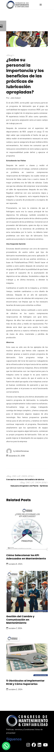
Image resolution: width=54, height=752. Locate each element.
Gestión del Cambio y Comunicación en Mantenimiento (20, 620)
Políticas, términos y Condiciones (20, 729)
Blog (9, 55)
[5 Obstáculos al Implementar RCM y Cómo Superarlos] (27, 655)
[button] (6, 746)
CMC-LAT (16, 476)
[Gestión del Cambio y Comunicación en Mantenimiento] (27, 591)
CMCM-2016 (26, 476)
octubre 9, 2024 (15, 564)
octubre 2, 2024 (15, 689)
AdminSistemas (22, 451)
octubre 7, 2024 (15, 628)
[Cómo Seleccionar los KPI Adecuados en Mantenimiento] (27, 529)
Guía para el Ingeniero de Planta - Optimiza (29, 485)
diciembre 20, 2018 (17, 455)
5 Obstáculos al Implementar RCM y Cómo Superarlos (25, 682)
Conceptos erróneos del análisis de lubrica (25, 479)
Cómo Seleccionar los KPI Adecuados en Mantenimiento (26, 556)
